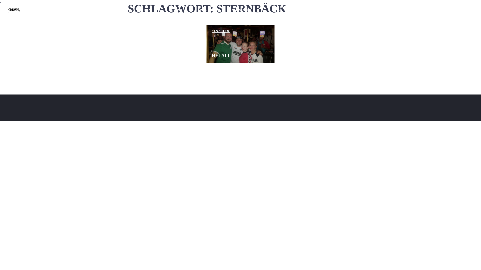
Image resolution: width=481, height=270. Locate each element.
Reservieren (208, 10)
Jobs (297, 10)
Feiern (272, 10)
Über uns (174, 10)
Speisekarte (242, 10)
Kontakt (321, 10)
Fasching (221, 31)
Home (149, 10)
